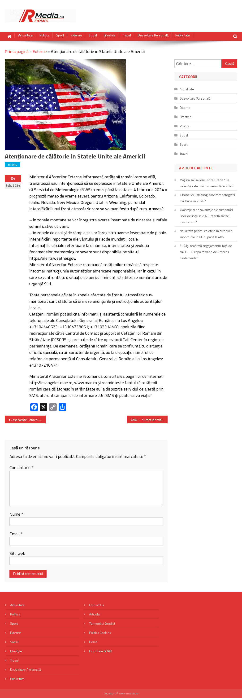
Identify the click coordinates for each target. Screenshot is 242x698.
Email (15, 534)
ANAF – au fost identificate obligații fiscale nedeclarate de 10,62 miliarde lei (149, 419)
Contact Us (96, 604)
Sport (60, 35)
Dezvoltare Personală (153, 35)
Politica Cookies (100, 632)
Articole (94, 614)
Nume (16, 514)
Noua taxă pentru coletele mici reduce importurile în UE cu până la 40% (206, 233)
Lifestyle (110, 35)
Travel (126, 35)
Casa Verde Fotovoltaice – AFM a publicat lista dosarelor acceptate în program (28, 419)
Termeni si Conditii (102, 623)
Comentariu (21, 467)
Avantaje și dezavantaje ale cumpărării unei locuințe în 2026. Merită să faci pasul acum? (206, 215)
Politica (44, 35)
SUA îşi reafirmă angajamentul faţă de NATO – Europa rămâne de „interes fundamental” (206, 251)
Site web (17, 553)
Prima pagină (17, 51)
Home (93, 641)
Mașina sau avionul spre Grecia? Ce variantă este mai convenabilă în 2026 (206, 183)
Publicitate (182, 35)
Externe (76, 35)
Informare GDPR (100, 651)
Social (93, 35)
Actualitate (25, 35)
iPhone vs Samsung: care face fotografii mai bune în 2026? (207, 197)
